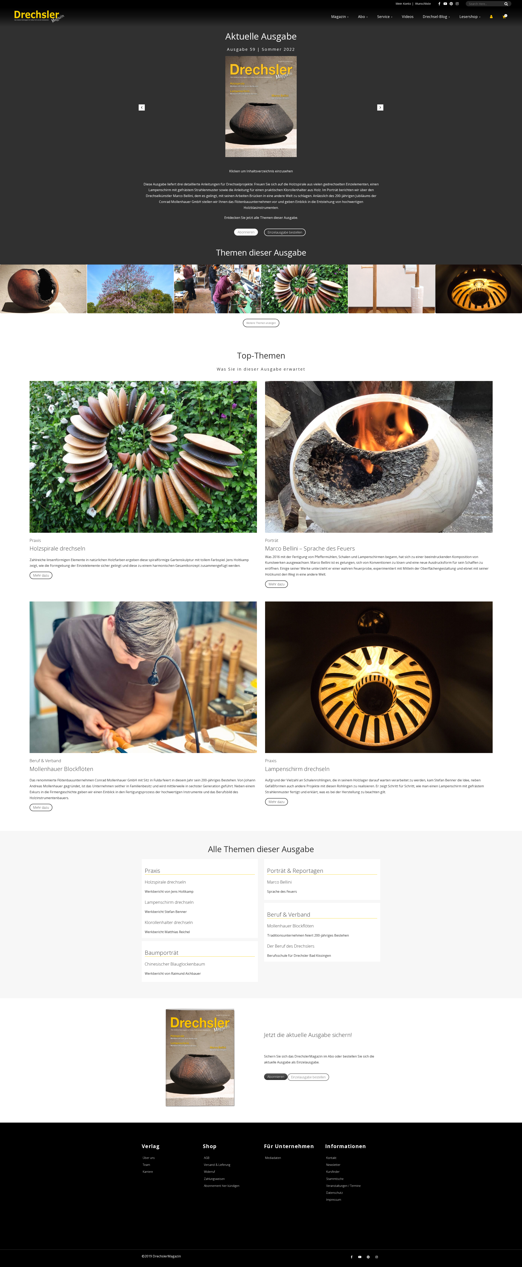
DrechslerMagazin (167, 1256)
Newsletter (333, 1165)
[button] (142, 107)
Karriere (148, 1172)
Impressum (333, 1200)
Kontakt (331, 1158)
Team (146, 1165)
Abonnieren (246, 232)
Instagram (457, 3)
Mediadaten (273, 1158)
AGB (206, 1158)
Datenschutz (334, 1193)
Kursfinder (333, 1172)
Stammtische (335, 1179)
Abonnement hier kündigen (221, 1186)
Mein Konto (403, 4)
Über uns (149, 1158)
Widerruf (209, 1172)
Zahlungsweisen (214, 1179)
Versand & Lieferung (217, 1165)
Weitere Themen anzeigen (261, 323)
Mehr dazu (41, 575)
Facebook (439, 3)
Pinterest (451, 3)
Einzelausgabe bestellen (285, 232)
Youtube (445, 3)
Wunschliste (423, 4)
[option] (261, 106)
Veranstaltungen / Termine (343, 1186)
